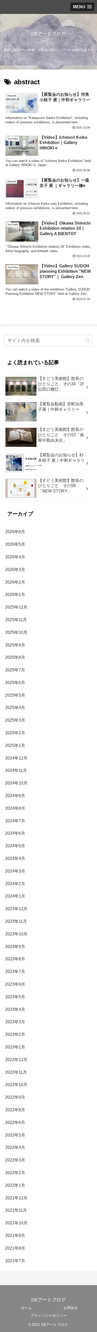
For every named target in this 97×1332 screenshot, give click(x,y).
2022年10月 (16, 1084)
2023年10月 (16, 934)
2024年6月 (15, 833)
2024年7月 (15, 821)
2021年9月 (15, 1235)
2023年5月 (15, 997)
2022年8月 (15, 1110)
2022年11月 (16, 1072)
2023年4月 (15, 1009)
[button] (87, 341)
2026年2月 (15, 582)
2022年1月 (15, 1185)
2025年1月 (15, 745)
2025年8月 (15, 657)
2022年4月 (15, 1147)
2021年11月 (16, 1210)
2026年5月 (15, 544)
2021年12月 (16, 1198)
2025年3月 (15, 720)
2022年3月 (15, 1160)
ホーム (26, 1308)
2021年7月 (15, 1261)
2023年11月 (16, 921)
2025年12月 (16, 607)
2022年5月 (15, 1135)
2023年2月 (15, 1034)
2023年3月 (15, 1022)
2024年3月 (15, 871)
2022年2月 (15, 1173)
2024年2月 (15, 884)
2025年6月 (15, 682)
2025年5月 (15, 695)
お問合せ (70, 1308)
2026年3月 (15, 569)
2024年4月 (15, 858)
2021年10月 (16, 1223)
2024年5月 (15, 846)
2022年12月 (16, 1059)
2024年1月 (15, 896)
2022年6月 (15, 1122)
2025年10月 (16, 632)
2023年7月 (15, 971)
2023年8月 (15, 959)
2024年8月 (15, 808)
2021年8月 (15, 1248)
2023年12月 (16, 909)
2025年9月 (15, 645)
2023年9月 (15, 946)
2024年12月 (16, 758)
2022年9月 (15, 1097)
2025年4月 (15, 707)
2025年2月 (15, 733)
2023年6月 (15, 984)
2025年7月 (15, 670)
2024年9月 (15, 795)
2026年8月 (15, 532)
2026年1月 (15, 594)
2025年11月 (16, 620)
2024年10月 (16, 783)
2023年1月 (15, 1047)
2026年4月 (15, 557)
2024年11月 (16, 770)
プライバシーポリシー (49, 1315)
